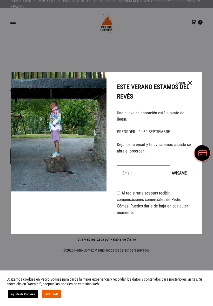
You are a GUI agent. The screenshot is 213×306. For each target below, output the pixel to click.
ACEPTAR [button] (51, 294)
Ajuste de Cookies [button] (23, 294)
